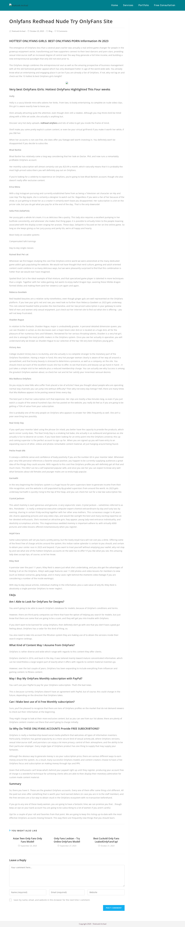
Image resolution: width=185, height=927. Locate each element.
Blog (50, 31)
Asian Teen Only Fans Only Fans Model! (27, 840)
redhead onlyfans (49, 123)
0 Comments (62, 31)
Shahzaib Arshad (18, 31)
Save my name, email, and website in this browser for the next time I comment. (52, 900)
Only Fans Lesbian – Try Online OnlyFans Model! (67, 840)
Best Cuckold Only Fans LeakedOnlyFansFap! (106, 840)
